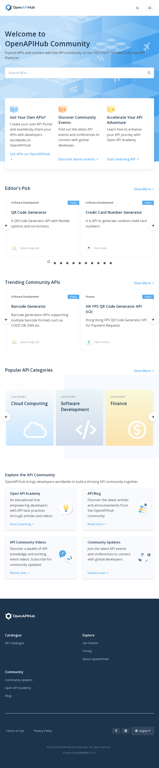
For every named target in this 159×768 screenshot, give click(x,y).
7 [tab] (86, 263)
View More (143, 189)
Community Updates (19, 680)
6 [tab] (79, 263)
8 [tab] (92, 263)
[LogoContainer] (16, 8)
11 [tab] (110, 263)
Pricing (87, 651)
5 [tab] (73, 263)
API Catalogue (14, 643)
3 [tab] (61, 263)
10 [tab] (104, 263)
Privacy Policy (43, 731)
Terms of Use (15, 731)
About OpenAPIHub (96, 659)
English (143, 731)
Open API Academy (18, 688)
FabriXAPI (83, 753)
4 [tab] (67, 263)
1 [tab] (48, 261)
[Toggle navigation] (149, 8)
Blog (8, 696)
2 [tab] (55, 263)
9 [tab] (98, 263)
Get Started (90, 643)
